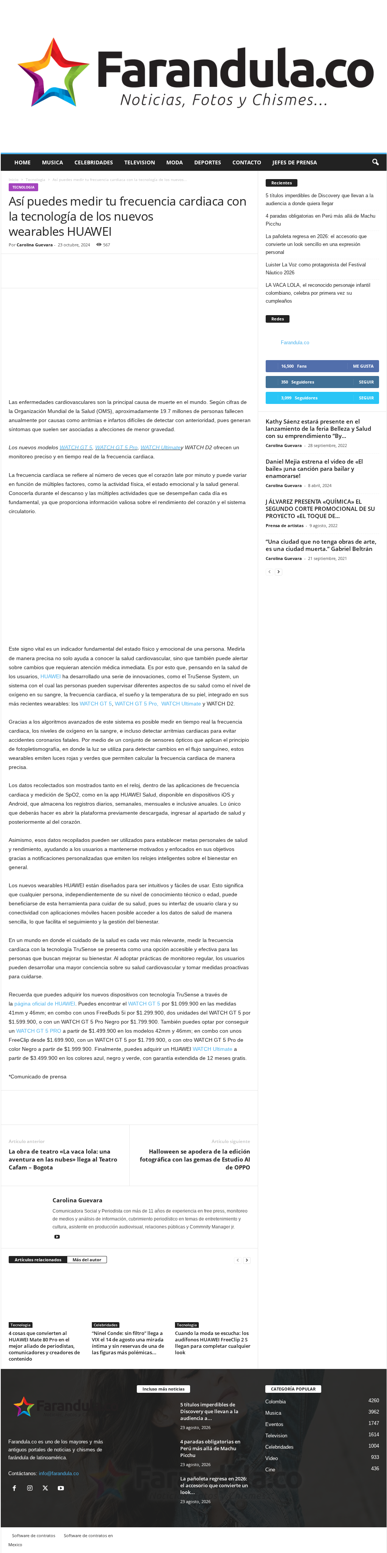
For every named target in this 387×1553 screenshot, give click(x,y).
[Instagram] (31, 1489)
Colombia (275, 1402)
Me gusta (363, 366)
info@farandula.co (59, 1473)
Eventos (274, 1424)
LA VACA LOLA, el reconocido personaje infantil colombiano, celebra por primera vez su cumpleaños (318, 293)
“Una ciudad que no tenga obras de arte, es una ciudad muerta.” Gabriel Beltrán (321, 545)
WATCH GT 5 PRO (38, 1031)
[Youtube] (57, 1237)
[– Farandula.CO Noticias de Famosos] (194, 76)
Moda (174, 162)
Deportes (207, 162)
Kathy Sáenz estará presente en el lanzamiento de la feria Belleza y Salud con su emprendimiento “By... (318, 428)
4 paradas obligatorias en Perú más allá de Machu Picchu (320, 220)
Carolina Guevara (35, 244)
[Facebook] (16, 276)
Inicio (14, 179)
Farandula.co (295, 342)
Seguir (366, 382)
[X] (47, 1489)
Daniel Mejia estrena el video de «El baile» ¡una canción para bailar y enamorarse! (314, 469)
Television (139, 162)
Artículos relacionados (38, 1259)
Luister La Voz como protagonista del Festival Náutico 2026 (316, 268)
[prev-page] (237, 1260)
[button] (375, 162)
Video (271, 1458)
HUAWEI (50, 676)
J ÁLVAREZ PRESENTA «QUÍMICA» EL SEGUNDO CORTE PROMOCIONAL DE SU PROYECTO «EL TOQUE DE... (320, 509)
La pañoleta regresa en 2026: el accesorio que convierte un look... (214, 1485)
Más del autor (87, 1259)
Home (22, 162)
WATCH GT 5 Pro (116, 447)
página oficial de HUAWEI (44, 1004)
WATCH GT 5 (76, 447)
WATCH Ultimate (161, 447)
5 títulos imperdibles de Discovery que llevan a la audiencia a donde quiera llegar (319, 199)
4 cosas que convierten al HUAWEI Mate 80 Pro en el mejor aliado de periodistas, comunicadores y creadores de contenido (44, 1346)
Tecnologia (35, 179)
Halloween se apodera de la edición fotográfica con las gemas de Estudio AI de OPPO (195, 1159)
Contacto (246, 162)
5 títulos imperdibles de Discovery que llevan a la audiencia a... (209, 1411)
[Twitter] (33, 276)
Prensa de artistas (284, 525)
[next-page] (247, 1260)
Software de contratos (33, 1535)
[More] (51, 276)
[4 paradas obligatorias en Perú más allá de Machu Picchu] (156, 1452)
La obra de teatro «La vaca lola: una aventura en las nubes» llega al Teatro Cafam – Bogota (63, 1159)
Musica (52, 162)
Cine (270, 1470)
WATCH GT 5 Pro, (136, 704)
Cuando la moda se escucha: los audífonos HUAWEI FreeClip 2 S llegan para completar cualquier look (213, 1343)
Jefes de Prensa (294, 162)
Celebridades (93, 162)
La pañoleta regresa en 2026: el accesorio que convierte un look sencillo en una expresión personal (316, 244)
